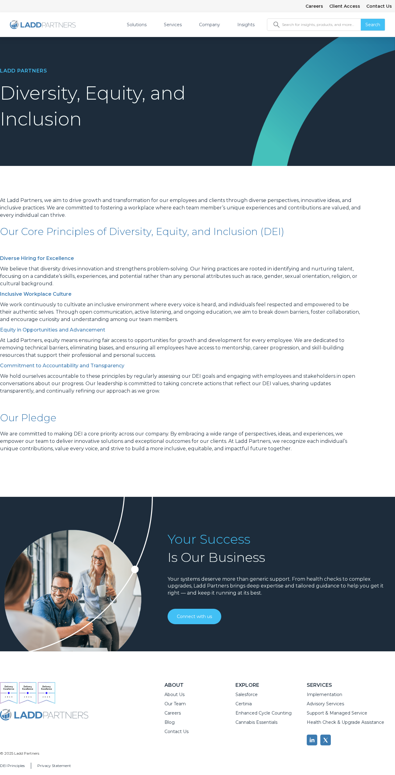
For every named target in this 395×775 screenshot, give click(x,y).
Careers (314, 6)
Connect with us (194, 616)
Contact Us (379, 6)
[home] (43, 24)
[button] (140, 24)
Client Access (344, 6)
